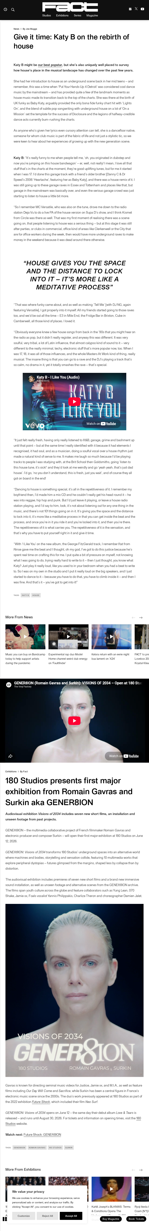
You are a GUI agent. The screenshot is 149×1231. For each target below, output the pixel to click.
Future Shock (41, 1101)
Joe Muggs (31, 28)
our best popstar (50, 65)
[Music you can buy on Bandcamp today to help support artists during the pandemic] (25, 636)
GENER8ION (19, 1147)
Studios (46, 15)
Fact (25, 771)
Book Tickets (136, 1218)
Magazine (92, 15)
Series (77, 15)
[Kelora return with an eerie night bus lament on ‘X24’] (112, 636)
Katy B (25, 595)
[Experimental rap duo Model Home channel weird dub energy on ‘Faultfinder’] (68, 636)
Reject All (47, 1215)
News (16, 28)
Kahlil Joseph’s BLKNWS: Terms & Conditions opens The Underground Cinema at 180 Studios (111, 1213)
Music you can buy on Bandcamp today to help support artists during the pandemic (25, 658)
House (36, 595)
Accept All (71, 1215)
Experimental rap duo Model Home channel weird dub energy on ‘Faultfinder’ (68, 658)
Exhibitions (62, 15)
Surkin (69, 1147)
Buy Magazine (110, 1218)
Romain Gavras (37, 1147)
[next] (140, 617)
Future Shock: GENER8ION (42, 1134)
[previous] (133, 617)
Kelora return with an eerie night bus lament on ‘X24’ (110, 656)
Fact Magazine (70, 7)
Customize (24, 1215)
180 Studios (55, 1147)
